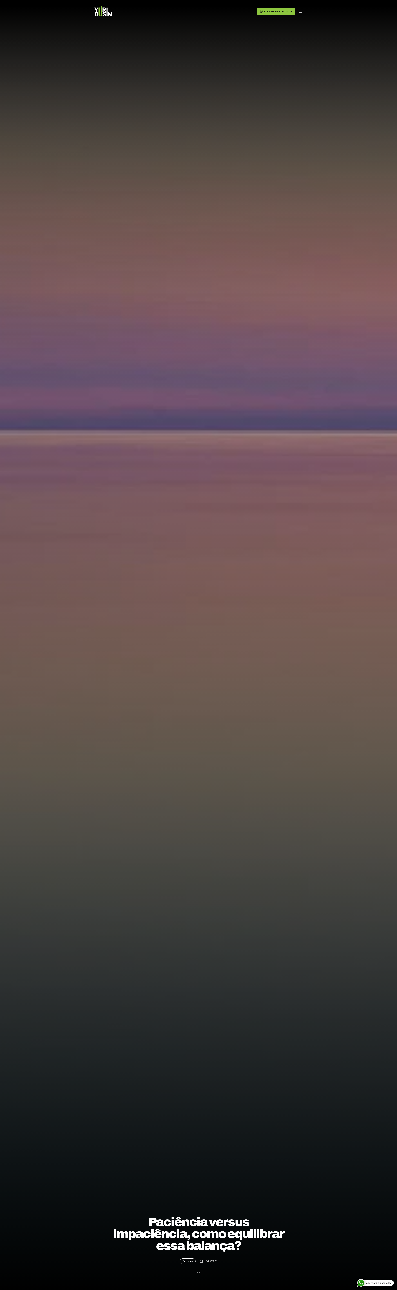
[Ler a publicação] (198, 1273)
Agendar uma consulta (278, 11)
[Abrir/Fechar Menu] (301, 11)
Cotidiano (187, 1261)
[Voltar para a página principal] (103, 11)
